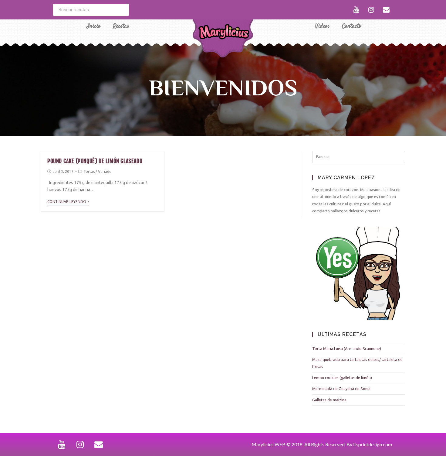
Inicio (93, 26)
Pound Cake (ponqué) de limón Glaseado (94, 161)
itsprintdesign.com (372, 444)
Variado (105, 171)
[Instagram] (371, 9)
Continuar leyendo (66, 202)
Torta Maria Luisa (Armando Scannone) (346, 348)
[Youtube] (356, 9)
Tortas (89, 171)
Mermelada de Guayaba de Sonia (341, 388)
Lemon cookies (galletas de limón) (342, 377)
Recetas (121, 26)
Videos (322, 26)
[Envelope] (386, 9)
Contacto (351, 26)
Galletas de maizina (329, 400)
